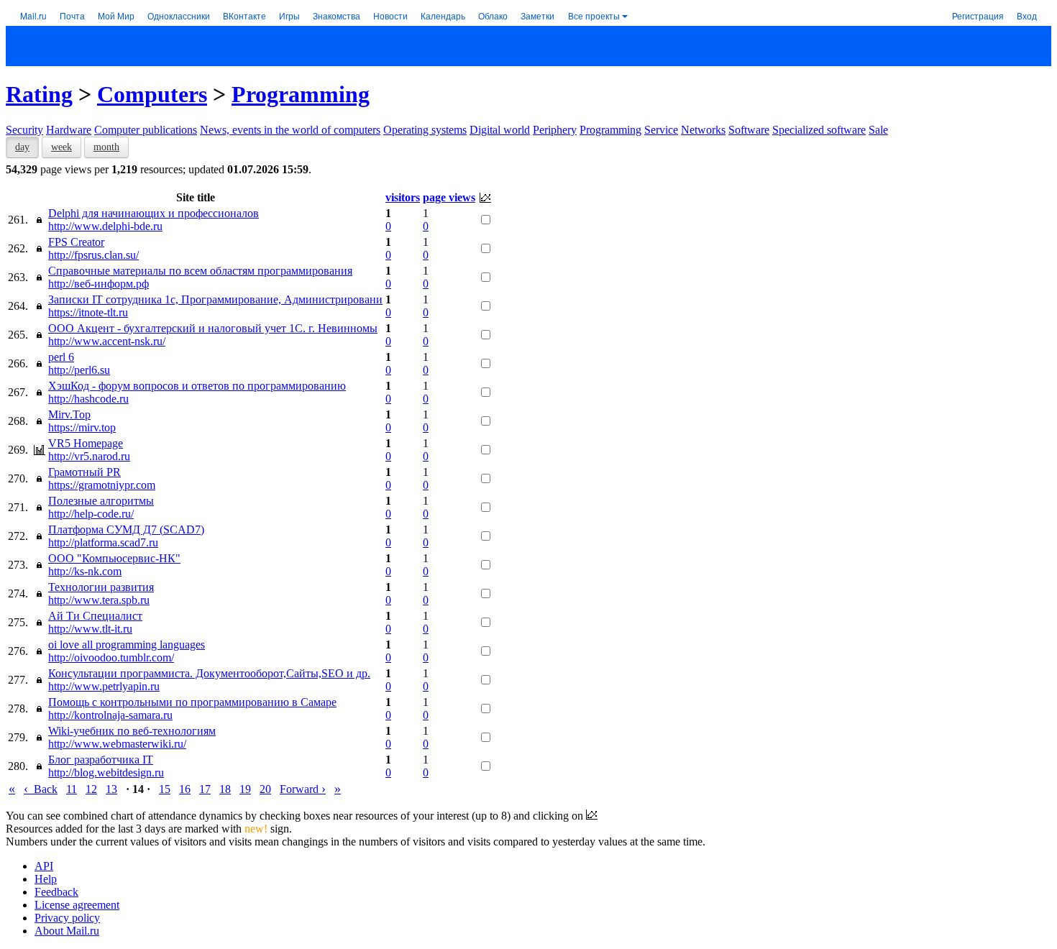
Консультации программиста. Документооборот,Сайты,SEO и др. (209, 673)
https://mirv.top (82, 427)
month (106, 147)
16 (185, 789)
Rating (39, 94)
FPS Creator (76, 242)
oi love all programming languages (126, 644)
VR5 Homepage (85, 443)
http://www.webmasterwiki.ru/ (117, 744)
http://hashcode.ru (88, 399)
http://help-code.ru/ (91, 514)
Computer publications (145, 130)
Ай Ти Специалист (95, 616)
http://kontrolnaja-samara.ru (110, 715)
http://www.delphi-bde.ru (105, 226)
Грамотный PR (84, 472)
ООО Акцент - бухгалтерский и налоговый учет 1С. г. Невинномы (213, 328)
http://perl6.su (79, 370)
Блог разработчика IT (100, 759)
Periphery (555, 130)
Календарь (443, 15)
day (22, 147)
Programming (301, 94)
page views (449, 197)
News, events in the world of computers (290, 130)
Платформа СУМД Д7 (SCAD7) (126, 529)
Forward (303, 789)
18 (225, 789)
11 (71, 789)
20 (265, 789)
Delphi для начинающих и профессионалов (153, 213)
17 (205, 789)
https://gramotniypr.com (101, 485)
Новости (390, 15)
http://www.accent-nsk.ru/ (106, 341)
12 (91, 789)
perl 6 (61, 357)
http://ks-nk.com (85, 571)
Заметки (537, 15)
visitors (402, 197)
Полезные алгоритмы (101, 501)
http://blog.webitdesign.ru (106, 772)
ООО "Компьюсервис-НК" (114, 558)
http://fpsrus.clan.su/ (93, 255)
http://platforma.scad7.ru (103, 542)
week (61, 147)
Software (748, 130)
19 (245, 789)
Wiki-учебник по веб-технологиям (132, 731)
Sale (878, 130)
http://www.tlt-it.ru (90, 629)
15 (164, 789)
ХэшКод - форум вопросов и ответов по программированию (197, 386)
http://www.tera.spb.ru (99, 600)
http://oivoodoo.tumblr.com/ (111, 657)
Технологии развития (101, 587)
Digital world (500, 130)
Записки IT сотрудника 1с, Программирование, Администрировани (215, 299)
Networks (703, 130)
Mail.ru (33, 15)
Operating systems (425, 130)
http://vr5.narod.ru (89, 456)
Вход (1027, 15)
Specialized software (819, 130)
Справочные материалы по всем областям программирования (200, 271)
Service (661, 130)
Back (41, 789)
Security (24, 130)
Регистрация (978, 15)
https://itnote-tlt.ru (88, 312)
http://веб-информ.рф (98, 284)
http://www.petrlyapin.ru (104, 686)
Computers (152, 94)
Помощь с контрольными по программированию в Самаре (192, 702)
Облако (493, 15)
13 (111, 789)
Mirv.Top (69, 414)
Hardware (68, 130)
